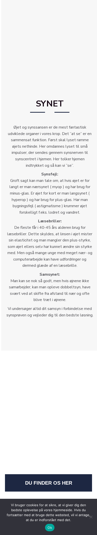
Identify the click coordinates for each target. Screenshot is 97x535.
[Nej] (90, 516)
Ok (50, 528)
